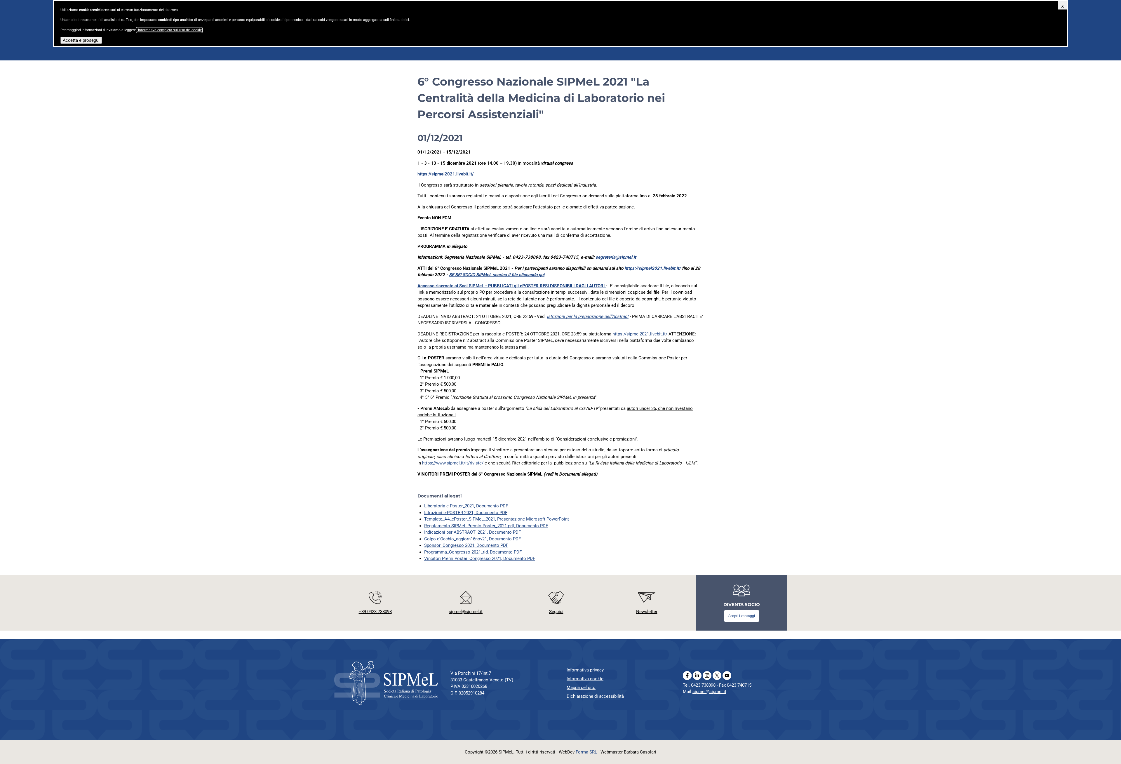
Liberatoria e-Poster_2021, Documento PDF (466, 506)
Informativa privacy (585, 670)
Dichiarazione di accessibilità (595, 696)
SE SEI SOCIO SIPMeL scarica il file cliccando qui (496, 274)
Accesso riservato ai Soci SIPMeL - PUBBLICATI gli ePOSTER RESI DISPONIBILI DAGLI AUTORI (511, 285)
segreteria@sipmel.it (616, 257)
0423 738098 (703, 685)
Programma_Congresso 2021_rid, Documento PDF (473, 552)
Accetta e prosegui (81, 40)
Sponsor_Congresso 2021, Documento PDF (466, 545)
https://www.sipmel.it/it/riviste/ (452, 463)
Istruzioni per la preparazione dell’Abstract (588, 316)
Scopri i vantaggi (741, 616)
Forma (586, 752)
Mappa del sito (581, 687)
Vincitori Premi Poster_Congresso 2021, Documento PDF (479, 558)
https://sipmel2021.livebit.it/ (445, 174)
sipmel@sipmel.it (709, 691)
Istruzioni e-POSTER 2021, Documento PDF (465, 512)
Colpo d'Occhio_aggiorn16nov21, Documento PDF (472, 539)
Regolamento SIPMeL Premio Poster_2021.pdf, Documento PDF (486, 525)
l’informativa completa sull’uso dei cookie (169, 30)
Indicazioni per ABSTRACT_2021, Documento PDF (472, 532)
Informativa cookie (585, 678)
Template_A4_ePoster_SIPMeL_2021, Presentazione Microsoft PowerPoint (496, 519)
